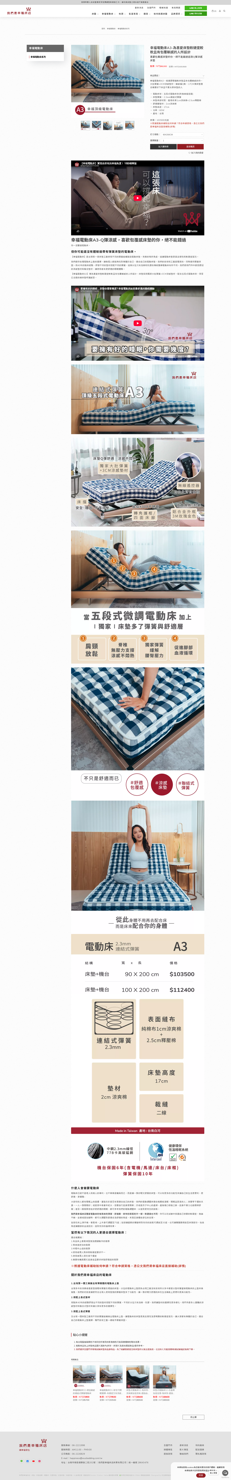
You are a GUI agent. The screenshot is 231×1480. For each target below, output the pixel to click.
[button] (224, 10)
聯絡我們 (184, 1454)
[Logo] (19, 10)
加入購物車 (163, 146)
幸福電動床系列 (123, 29)
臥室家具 (133, 14)
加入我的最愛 (197, 152)
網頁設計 (168, 1475)
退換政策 (168, 1454)
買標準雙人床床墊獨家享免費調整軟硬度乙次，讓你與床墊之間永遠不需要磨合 (115, 2)
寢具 (146, 14)
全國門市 (151, 8)
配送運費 (200, 1449)
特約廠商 (200, 1445)
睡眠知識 (163, 8)
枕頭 (121, 14)
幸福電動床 (107, 14)
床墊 (94, 14)
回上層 (193, 1417)
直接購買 (190, 146)
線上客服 (198, 8)
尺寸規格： (155, 134)
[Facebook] (28, 1461)
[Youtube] (34, 1461)
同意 (201, 1475)
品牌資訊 (175, 14)
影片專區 (184, 1449)
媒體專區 (168, 1449)
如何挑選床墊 (160, 14)
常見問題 (176, 8)
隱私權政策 (201, 1454)
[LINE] (22, 1461)
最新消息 (139, 8)
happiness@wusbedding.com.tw (86, 1458)
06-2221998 (78, 1445)
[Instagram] (40, 1461)
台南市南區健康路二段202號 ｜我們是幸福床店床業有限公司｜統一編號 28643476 (108, 1462)
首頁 (103, 29)
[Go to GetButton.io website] (225, 1477)
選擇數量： (155, 140)
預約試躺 (198, 13)
